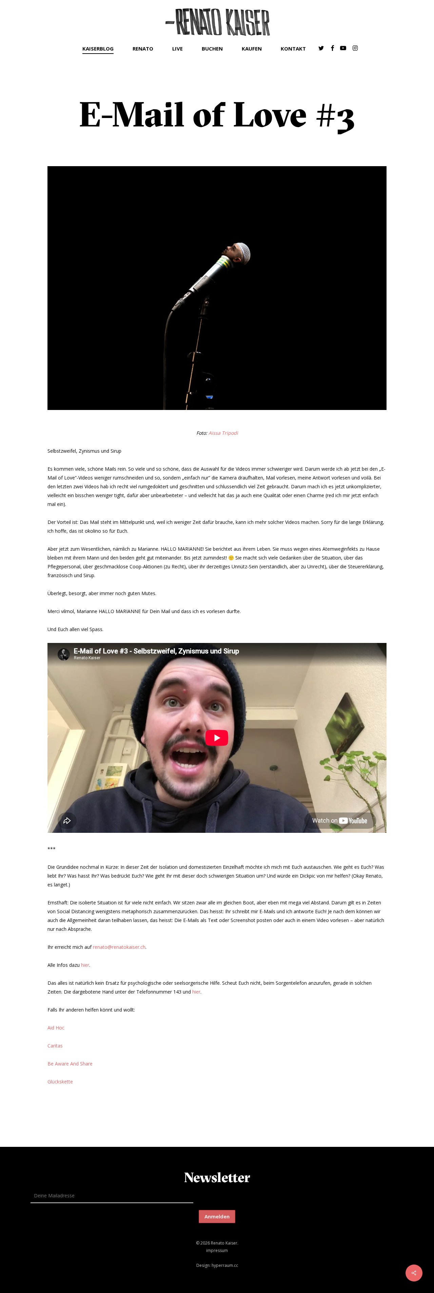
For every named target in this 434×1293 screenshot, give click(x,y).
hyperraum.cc (225, 1265)
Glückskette (60, 1081)
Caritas (55, 1045)
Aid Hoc (55, 1027)
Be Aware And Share (70, 1063)
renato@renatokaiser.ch (119, 947)
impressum (217, 1250)
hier (85, 965)
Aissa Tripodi (223, 433)
